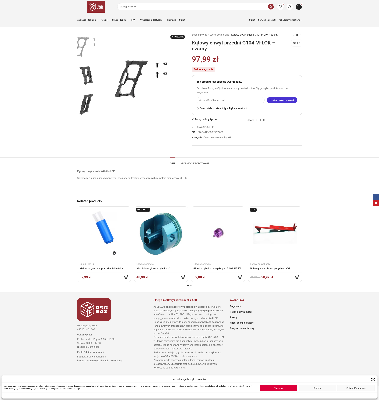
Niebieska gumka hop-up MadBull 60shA (101, 268)
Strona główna (199, 34)
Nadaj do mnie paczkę (242, 322)
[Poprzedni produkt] (293, 35)
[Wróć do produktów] (296, 35)
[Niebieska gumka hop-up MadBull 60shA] (104, 233)
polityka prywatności (237, 108)
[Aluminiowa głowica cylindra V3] (161, 233)
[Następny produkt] (300, 35)
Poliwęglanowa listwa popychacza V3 (270, 268)
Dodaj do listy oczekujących (282, 100)
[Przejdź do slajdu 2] (191, 285)
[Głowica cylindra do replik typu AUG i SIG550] (218, 233)
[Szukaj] (271, 7)
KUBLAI (297, 43)
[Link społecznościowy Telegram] (264, 120)
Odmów (317, 388)
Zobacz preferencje (356, 388)
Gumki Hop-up (87, 264)
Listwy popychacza (260, 264)
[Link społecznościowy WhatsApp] (260, 120)
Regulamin (235, 306)
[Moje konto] (289, 7)
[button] (373, 379)
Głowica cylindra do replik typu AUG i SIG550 (217, 268)
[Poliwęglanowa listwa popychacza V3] (275, 233)
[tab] (172, 162)
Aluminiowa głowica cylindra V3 (153, 268)
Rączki (227, 137)
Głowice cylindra (145, 264)
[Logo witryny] (95, 6)
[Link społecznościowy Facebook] (256, 120)
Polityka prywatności (241, 311)
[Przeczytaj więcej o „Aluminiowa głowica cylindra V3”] (183, 277)
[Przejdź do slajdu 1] (188, 285)
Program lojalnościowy (242, 328)
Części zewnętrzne (219, 34)
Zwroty (233, 317)
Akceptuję (279, 388)
